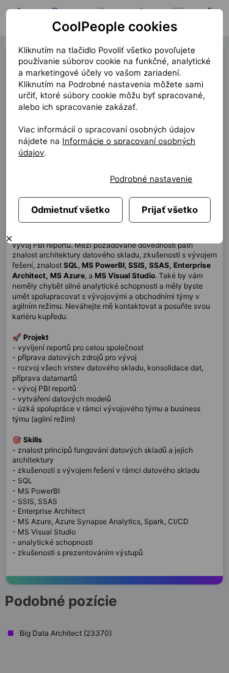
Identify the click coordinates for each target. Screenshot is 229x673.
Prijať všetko (170, 209)
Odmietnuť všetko (70, 209)
